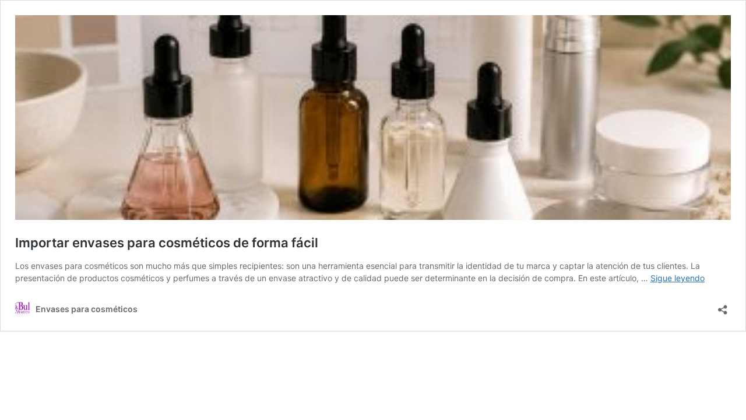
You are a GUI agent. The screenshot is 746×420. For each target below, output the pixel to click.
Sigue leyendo (677, 278)
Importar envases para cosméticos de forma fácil (166, 242)
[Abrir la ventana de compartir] (723, 306)
